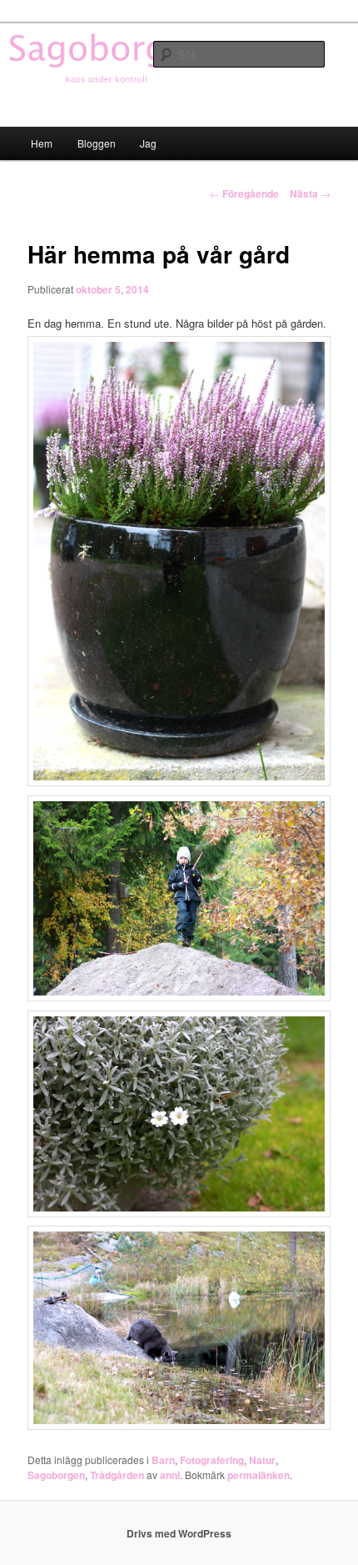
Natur (262, 1459)
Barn (163, 1459)
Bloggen (96, 143)
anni (170, 1474)
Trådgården (117, 1474)
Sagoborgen (56, 1474)
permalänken (258, 1474)
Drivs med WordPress (179, 1533)
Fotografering (212, 1459)
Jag (148, 143)
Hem (41, 143)
